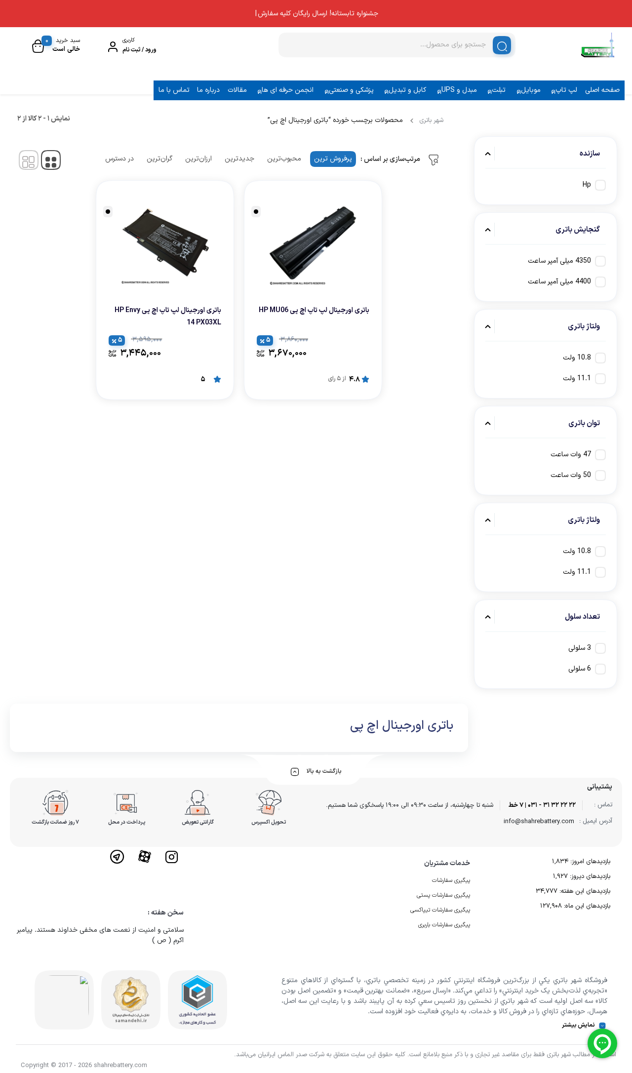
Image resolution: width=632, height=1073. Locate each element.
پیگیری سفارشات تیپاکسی (440, 910)
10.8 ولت (577, 358)
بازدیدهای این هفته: (583, 891)
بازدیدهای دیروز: (589, 876)
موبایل (531, 90)
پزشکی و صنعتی (351, 90)
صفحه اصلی (602, 90)
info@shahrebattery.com (539, 822)
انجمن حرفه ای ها (288, 90)
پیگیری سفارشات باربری (444, 924)
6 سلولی (579, 669)
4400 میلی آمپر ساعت (559, 282)
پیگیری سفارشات (451, 880)
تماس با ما (174, 90)
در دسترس (119, 159)
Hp (587, 185)
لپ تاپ (566, 90)
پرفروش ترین (333, 159)
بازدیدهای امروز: (589, 862)
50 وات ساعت (571, 475)
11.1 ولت (577, 378)
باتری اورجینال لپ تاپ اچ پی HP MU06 (314, 310)
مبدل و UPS (459, 90)
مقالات (237, 90)
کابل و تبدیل (407, 90)
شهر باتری (431, 120)
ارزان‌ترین (198, 159)
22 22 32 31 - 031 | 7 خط (542, 805)
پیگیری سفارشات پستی (443, 895)
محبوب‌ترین (284, 159)
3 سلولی (579, 648)
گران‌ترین (159, 159)
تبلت (499, 90)
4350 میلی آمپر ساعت (559, 261)
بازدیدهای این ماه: (586, 906)
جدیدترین (239, 159)
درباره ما (208, 90)
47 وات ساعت (571, 454)
